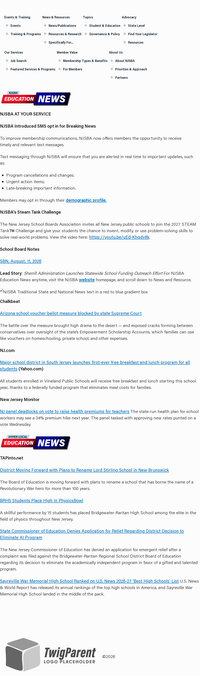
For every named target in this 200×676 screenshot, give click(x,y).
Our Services (13, 52)
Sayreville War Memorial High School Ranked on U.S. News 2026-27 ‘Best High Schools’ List (89, 581)
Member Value (67, 52)
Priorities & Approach (131, 69)
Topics (88, 17)
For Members (72, 69)
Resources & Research (65, 34)
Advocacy (129, 17)
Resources (135, 42)
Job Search (19, 61)
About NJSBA (125, 61)
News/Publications (62, 25)
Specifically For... (61, 42)
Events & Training (17, 17)
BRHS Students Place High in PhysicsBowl (41, 500)
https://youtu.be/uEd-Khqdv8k (119, 237)
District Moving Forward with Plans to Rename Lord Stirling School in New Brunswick (84, 470)
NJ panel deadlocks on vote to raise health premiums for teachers (64, 411)
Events (16, 25)
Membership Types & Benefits (85, 61)
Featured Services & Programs (33, 69)
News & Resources (56, 17)
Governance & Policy (104, 34)
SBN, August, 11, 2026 (20, 261)
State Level (136, 25)
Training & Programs (26, 34)
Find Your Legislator (142, 34)
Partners (121, 77)
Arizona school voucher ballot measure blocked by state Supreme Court (71, 313)
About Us (116, 52)
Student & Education (104, 25)
